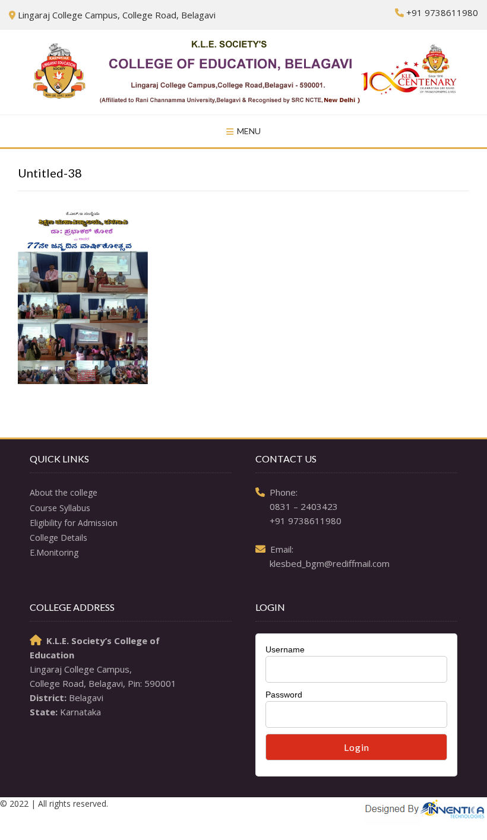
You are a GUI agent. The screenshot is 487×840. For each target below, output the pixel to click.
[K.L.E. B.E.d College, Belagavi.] (243, 72)
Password (283, 694)
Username (285, 649)
